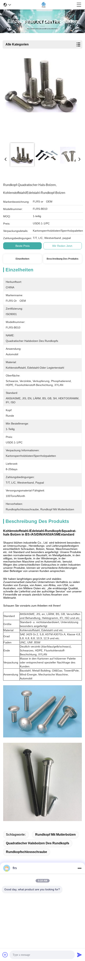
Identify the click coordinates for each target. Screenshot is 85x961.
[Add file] (5, 954)
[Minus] (79, 868)
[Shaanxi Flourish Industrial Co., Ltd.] (43, 5)
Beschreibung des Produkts (62, 258)
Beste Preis (22, 245)
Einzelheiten (22, 258)
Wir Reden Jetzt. (62, 245)
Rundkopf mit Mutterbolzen (55, 834)
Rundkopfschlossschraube (26, 852)
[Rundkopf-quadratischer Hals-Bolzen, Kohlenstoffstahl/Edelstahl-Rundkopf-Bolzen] (41, 98)
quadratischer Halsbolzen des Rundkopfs (37, 843)
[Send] (79, 954)
